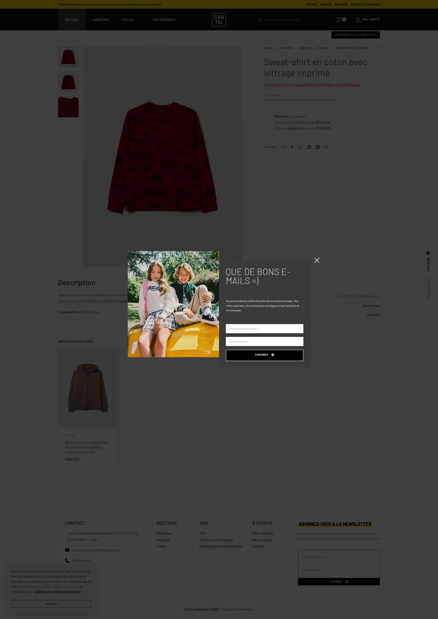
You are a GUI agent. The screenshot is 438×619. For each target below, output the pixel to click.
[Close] (317, 260)
